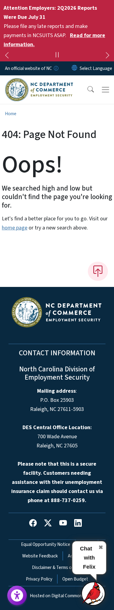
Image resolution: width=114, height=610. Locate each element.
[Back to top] (98, 271)
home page (14, 228)
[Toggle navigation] (105, 89)
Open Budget (75, 579)
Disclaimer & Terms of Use (57, 567)
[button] (86, 89)
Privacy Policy (39, 579)
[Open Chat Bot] (93, 593)
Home (10, 113)
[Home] (39, 82)
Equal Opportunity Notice (45, 544)
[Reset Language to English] (74, 68)
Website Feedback (40, 556)
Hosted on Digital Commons (57, 595)
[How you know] (55, 68)
